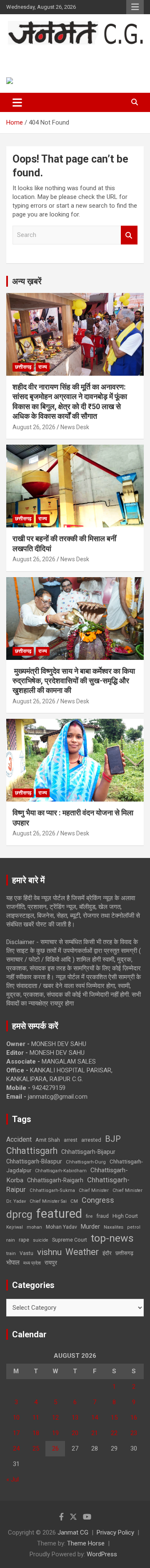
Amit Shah (47, 1140)
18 (35, 1433)
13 (75, 1417)
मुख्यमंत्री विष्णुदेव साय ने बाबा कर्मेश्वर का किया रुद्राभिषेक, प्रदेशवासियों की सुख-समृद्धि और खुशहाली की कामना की (73, 681)
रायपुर (51, 1262)
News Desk (74, 427)
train (11, 1253)
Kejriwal (14, 1227)
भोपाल (13, 1262)
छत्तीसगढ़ (23, 367)
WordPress (102, 1554)
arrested (91, 1140)
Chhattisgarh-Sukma (52, 1190)
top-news (112, 1238)
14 (94, 1417)
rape (24, 1240)
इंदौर (107, 1253)
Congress (98, 1200)
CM (74, 1201)
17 (16, 1433)
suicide (40, 1240)
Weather (82, 1252)
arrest (71, 1140)
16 (133, 1417)
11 (35, 1417)
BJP (113, 1139)
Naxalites (113, 1227)
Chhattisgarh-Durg (86, 1162)
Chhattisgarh (32, 1150)
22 (114, 1433)
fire (89, 1216)
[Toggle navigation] (17, 102)
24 (16, 1448)
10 (16, 1417)
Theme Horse (86, 1543)
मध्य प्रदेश (32, 1263)
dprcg (19, 1214)
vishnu (49, 1252)
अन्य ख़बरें (27, 281)
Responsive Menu (135, 7)
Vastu (26, 1253)
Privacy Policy (115, 1532)
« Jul (12, 1479)
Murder (90, 1226)
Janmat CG (37, 53)
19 (55, 1433)
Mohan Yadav (61, 1227)
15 (114, 1417)
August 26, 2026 (33, 427)
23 (133, 1433)
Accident (19, 1139)
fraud (102, 1216)
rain (10, 1240)
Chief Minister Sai (48, 1201)
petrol (133, 1227)
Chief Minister (94, 1190)
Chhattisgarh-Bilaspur (34, 1161)
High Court (125, 1216)
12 (55, 1417)
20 (75, 1433)
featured (59, 1214)
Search (129, 235)
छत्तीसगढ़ (124, 1253)
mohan (34, 1227)
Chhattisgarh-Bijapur (88, 1151)
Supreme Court (69, 1240)
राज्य (42, 367)
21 (94, 1433)
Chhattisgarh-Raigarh (55, 1180)
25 (35, 1448)
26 (55, 1448)
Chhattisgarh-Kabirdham (61, 1170)
